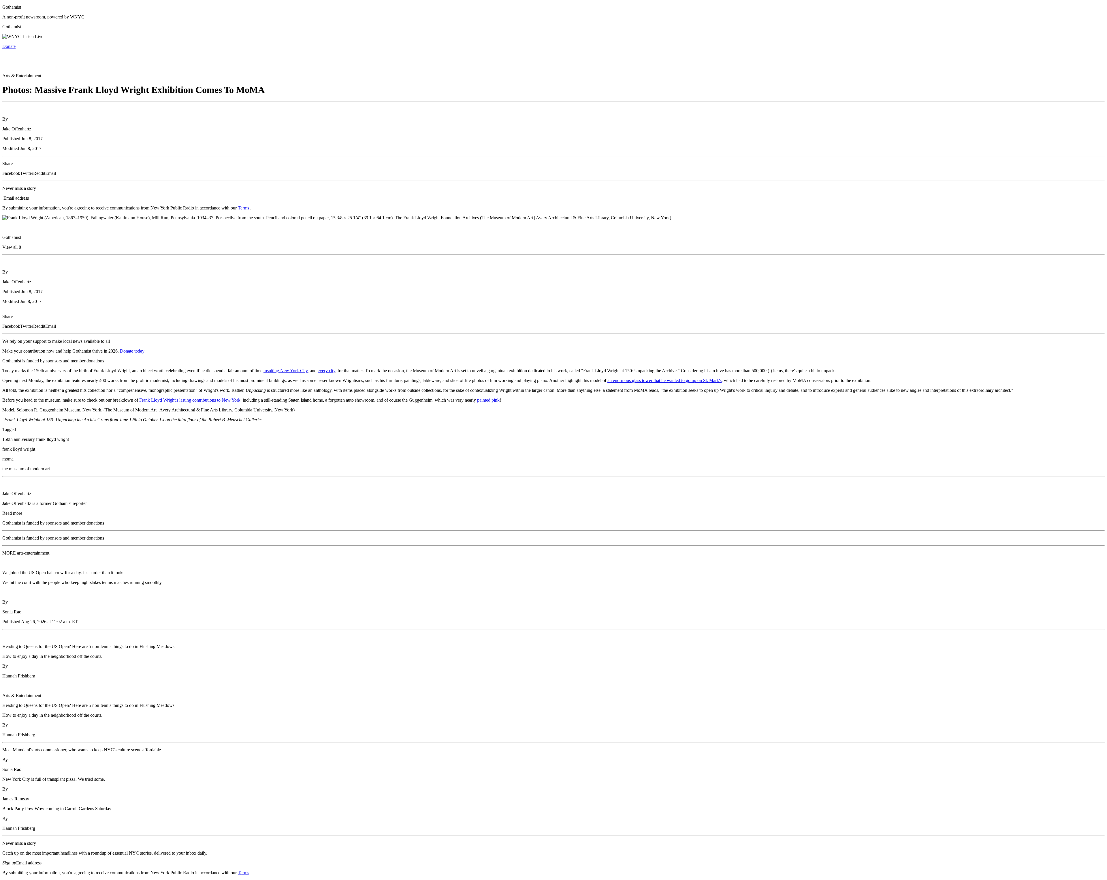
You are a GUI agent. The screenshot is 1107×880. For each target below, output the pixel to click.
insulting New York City (285, 370)
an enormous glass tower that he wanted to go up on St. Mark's (664, 380)
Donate (9, 46)
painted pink (488, 400)
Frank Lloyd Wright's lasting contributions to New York (189, 400)
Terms (243, 207)
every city (326, 370)
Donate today (132, 351)
